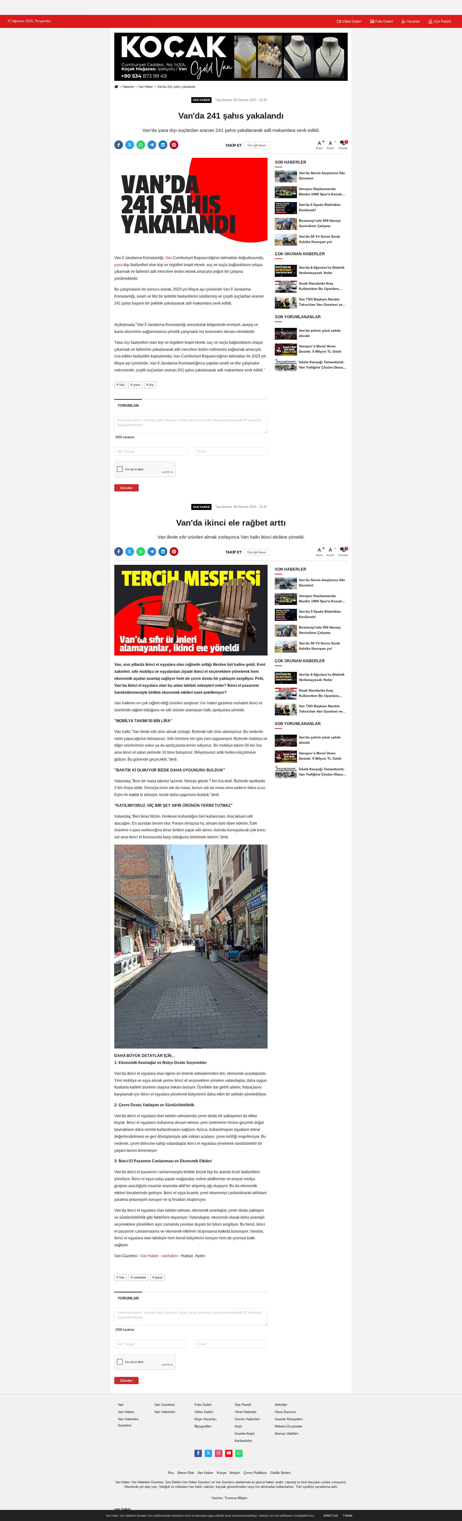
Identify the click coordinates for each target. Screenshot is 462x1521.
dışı (127, 342)
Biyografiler (203, 1426)
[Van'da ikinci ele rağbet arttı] (191, 610)
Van (168, 258)
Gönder (126, 488)
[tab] (128, 405)
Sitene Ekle (185, 1473)
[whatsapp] (140, 144)
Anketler (281, 1404)
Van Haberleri (164, 1412)
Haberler (128, 87)
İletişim (235, 1473)
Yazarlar (413, 21)
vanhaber (170, 1256)
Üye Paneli (442, 21)
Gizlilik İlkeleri (280, 1473)
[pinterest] (174, 144)
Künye (221, 1473)
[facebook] (118, 144)
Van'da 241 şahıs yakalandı (176, 87)
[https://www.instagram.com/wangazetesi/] (218, 1453)
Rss (171, 1473)
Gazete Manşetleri (289, 1419)
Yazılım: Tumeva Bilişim (229, 1498)
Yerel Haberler (246, 1412)
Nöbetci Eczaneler (288, 1426)
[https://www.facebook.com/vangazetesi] (198, 1453)
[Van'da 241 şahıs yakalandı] (191, 203)
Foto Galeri (383, 21)
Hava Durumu (285, 1412)
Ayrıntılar (330, 1515)
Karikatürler (243, 1441)
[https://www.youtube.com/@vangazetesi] (228, 1453)
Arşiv (238, 1426)
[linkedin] (163, 144)
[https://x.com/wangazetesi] (208, 1453)
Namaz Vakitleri (286, 1433)
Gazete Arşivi (245, 1433)
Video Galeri (351, 21)
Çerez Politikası (255, 1473)
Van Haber (145, 87)
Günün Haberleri (247, 1419)
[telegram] (152, 144)
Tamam (347, 1515)
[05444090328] (239, 1453)
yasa (118, 265)
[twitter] (129, 144)
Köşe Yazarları (205, 1419)
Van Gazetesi (164, 1404)
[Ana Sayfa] (116, 87)
